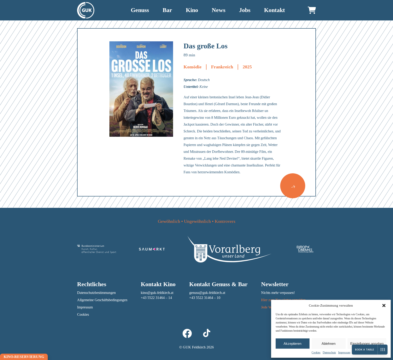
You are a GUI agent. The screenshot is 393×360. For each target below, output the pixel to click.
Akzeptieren (292, 343)
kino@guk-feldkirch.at (157, 293)
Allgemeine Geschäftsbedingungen (102, 300)
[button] (384, 305)
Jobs (244, 10)
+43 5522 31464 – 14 (156, 298)
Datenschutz (329, 352)
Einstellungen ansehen (367, 343)
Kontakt (274, 10)
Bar (167, 10)
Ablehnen (328, 343)
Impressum (344, 352)
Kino (192, 10)
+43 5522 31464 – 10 (204, 298)
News (218, 10)
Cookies (316, 352)
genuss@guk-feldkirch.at (207, 293)
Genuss (140, 10)
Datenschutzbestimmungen (96, 293)
